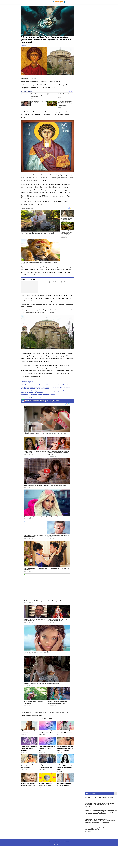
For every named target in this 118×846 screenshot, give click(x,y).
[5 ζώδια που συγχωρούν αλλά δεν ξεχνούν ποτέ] (29, 725)
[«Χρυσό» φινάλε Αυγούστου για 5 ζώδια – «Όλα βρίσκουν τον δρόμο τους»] (29, 741)
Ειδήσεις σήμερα (27, 382)
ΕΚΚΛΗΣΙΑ (52, 712)
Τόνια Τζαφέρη (24, 78)
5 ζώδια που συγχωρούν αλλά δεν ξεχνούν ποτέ (34, 397)
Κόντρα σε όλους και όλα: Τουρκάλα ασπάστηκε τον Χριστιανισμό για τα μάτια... (46, 765)
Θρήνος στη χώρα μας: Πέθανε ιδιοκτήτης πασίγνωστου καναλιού (38, 394)
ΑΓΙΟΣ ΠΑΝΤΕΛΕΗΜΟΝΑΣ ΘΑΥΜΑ (41, 712)
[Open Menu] (21, 2)
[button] (47, 21)
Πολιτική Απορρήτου (58, 841)
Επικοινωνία (66, 841)
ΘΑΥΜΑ (23, 715)
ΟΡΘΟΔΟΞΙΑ (35, 715)
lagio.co (69, 844)
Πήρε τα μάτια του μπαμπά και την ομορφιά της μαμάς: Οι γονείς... (64, 785)
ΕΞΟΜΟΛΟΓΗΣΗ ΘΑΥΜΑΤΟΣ (62, 712)
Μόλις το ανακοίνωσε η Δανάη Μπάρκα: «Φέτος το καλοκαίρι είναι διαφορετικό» (28, 765)
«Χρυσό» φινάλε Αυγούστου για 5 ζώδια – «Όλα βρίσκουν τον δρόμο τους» (29, 748)
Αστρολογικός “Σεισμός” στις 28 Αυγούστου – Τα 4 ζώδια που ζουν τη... (47, 748)
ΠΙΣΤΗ (40, 715)
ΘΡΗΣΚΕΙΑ (28, 715)
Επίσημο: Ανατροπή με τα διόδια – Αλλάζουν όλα (52, 282)
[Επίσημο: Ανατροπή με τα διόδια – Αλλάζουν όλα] (29, 287)
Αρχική (50, 841)
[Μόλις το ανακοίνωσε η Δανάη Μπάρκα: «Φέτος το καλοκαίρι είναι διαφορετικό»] (29, 758)
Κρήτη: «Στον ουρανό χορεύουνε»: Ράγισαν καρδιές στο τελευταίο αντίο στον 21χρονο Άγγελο (46, 384)
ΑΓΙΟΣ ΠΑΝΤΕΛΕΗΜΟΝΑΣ (26, 712)
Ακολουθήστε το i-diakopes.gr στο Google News (42, 401)
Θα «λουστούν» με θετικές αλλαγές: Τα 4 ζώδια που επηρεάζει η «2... (45, 785)
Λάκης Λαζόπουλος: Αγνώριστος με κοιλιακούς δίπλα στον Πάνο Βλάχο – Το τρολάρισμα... (65, 748)
